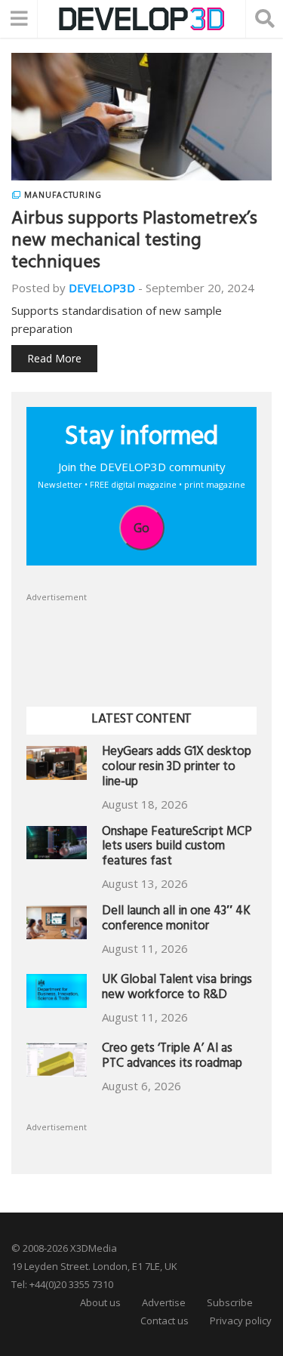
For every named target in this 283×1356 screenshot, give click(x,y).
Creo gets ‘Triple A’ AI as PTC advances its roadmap (172, 1057)
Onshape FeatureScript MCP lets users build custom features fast (177, 848)
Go (141, 527)
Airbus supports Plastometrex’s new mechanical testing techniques (134, 242)
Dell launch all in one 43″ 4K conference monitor (176, 920)
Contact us (164, 1320)
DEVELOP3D (102, 287)
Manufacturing (63, 195)
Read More (54, 358)
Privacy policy (241, 1320)
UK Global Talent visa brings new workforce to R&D (177, 988)
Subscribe (230, 1302)
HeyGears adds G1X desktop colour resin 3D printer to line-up (176, 768)
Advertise (164, 1302)
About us (100, 1302)
